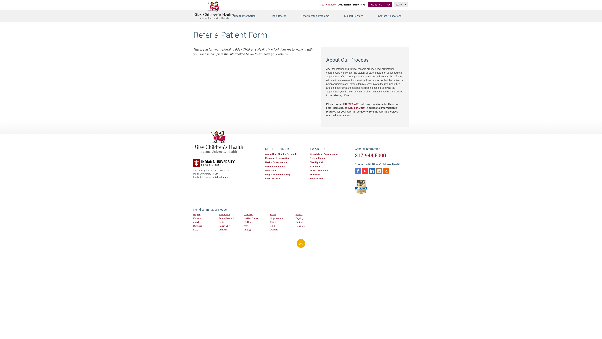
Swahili (299, 214)
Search (399, 4)
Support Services (353, 16)
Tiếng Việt (300, 226)
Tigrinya (299, 222)
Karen (273, 214)
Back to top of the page (301, 243)
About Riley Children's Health (281, 154)
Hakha (247, 222)
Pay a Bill (315, 166)
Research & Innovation (277, 158)
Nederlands (224, 214)
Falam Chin (224, 226)
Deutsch (248, 214)
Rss (386, 171)
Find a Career (317, 178)
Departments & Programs (315, 16)
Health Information (245, 16)
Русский (274, 229)
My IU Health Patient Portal (352, 4)
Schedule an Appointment (324, 154)
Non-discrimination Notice (210, 209)
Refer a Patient (318, 158)
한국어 (273, 222)
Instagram (379, 171)
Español (197, 218)
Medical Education (275, 166)
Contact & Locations (389, 16)
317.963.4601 (352, 104)
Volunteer (315, 174)
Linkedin (372, 171)
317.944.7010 (357, 108)
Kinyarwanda (276, 218)
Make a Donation (319, 170)
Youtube (365, 171)
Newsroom (270, 170)
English (197, 214)
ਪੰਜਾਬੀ (272, 226)
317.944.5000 (329, 4)
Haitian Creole (251, 218)
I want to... (376, 4)
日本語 (247, 229)
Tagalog (299, 218)
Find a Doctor (278, 16)
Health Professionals (276, 162)
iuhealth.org (221, 177)
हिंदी (246, 226)
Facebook (358, 171)
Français (223, 229)
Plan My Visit (317, 162)
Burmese (197, 226)
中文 (195, 229)
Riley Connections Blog (277, 174)
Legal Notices (272, 178)
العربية (196, 222)
